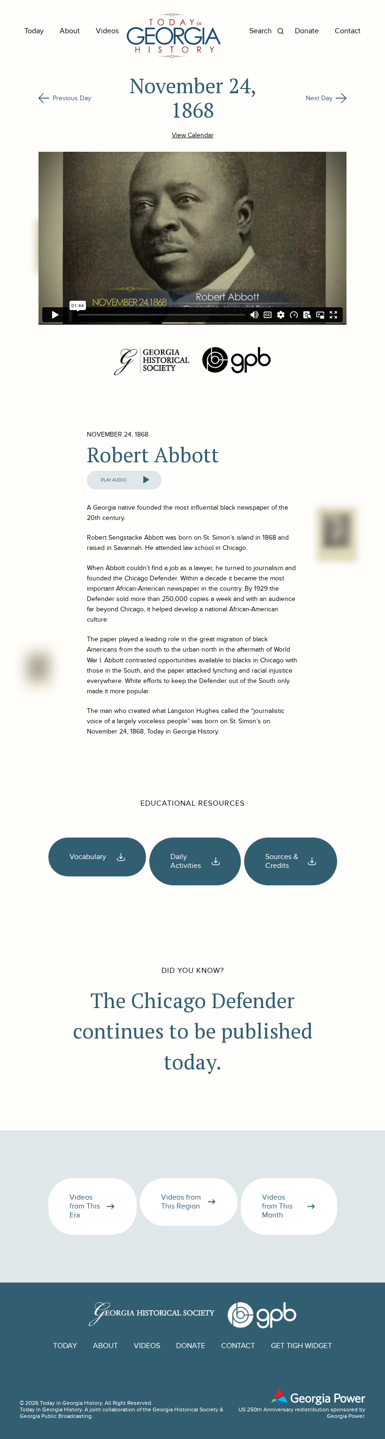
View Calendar (193, 135)
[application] (124, 480)
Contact (348, 31)
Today (34, 31)
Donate (307, 31)
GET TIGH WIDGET (301, 1346)
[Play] (146, 480)
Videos (107, 31)
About (70, 31)
